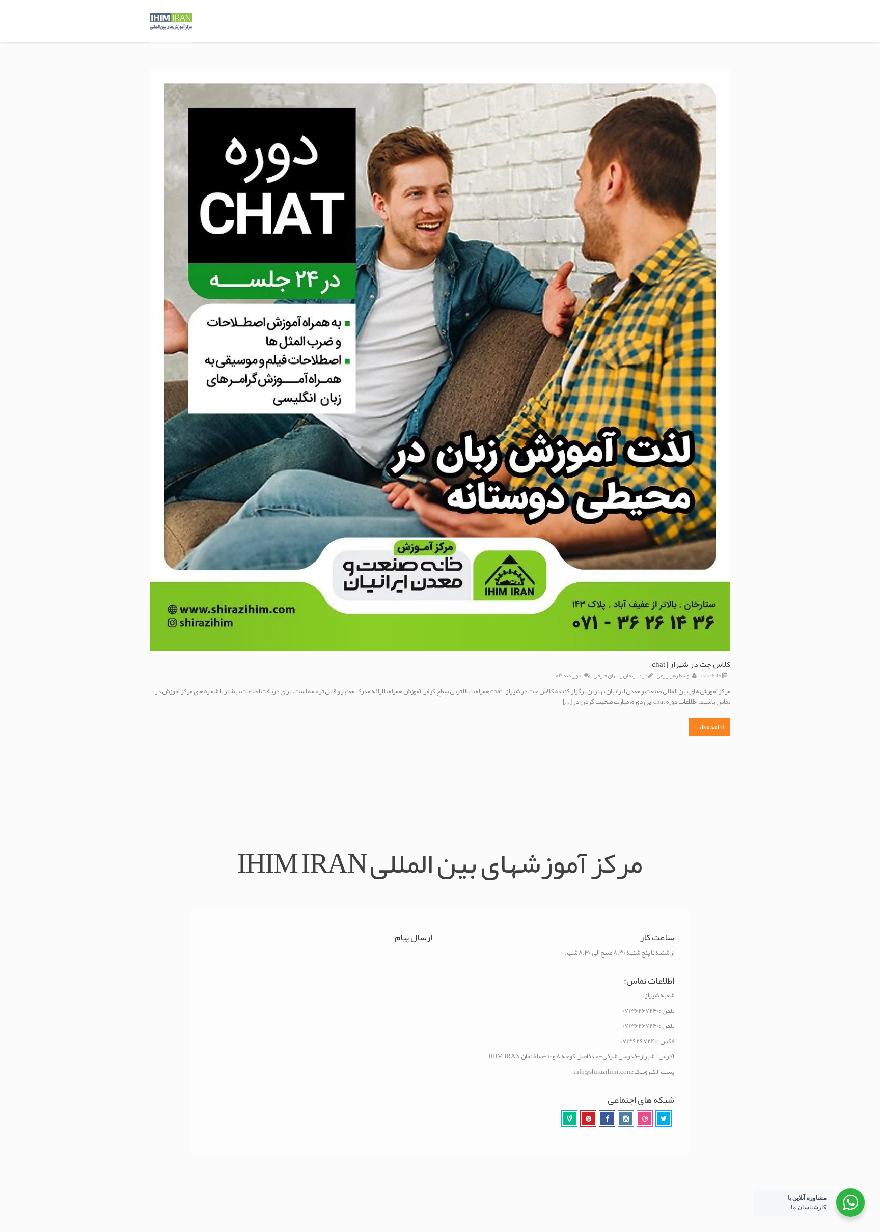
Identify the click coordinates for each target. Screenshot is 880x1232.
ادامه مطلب (709, 727)
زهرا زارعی (667, 675)
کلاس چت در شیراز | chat (691, 664)
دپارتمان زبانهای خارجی (617, 675)
